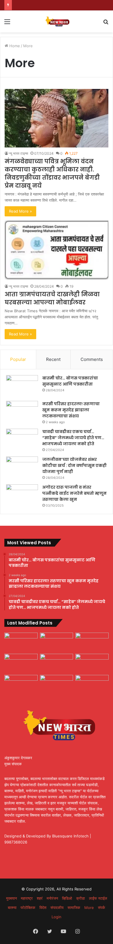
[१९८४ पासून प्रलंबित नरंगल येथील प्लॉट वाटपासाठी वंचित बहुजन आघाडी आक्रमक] (21, 642)
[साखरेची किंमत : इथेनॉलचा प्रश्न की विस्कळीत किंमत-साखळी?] (92, 642)
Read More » (20, 211)
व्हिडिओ (67, 898)
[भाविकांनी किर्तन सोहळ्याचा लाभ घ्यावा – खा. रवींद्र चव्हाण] (56, 684)
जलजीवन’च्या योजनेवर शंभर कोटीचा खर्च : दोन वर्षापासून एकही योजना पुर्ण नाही (74, 465)
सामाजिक (74, 907)
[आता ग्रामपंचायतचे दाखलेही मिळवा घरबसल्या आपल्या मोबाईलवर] (56, 250)
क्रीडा (80, 898)
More (89, 907)
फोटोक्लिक (28, 907)
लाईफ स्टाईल (98, 898)
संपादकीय (56, 907)
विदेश (42, 907)
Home (14, 45)
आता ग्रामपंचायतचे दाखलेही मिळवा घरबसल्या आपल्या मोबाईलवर (52, 298)
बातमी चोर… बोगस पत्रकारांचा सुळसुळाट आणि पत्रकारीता (70, 381)
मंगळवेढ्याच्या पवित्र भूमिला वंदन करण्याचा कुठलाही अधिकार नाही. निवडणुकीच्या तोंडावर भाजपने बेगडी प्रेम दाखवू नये (52, 173)
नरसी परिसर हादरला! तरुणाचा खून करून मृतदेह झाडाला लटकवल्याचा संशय (71, 410)
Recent (53, 359)
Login (56, 916)
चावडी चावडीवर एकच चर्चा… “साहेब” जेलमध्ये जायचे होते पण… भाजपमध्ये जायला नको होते (73, 438)
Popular (18, 359)
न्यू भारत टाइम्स (18, 153)
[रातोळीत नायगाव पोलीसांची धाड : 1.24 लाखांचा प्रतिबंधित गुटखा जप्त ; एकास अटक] (92, 663)
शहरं (40, 898)
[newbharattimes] (56, 21)
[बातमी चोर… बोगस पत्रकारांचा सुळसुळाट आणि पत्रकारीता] (22, 386)
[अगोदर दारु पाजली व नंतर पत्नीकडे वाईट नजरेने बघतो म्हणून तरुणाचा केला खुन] (22, 495)
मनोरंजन (52, 898)
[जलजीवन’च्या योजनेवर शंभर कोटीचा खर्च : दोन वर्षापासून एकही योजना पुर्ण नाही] (22, 467)
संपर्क (101, 907)
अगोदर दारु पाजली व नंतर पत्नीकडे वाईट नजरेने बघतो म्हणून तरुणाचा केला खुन (74, 493)
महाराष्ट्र (27, 898)
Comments (92, 359)
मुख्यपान (11, 898)
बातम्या (12, 907)
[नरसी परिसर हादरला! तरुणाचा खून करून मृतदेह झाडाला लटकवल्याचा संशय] (22, 412)
